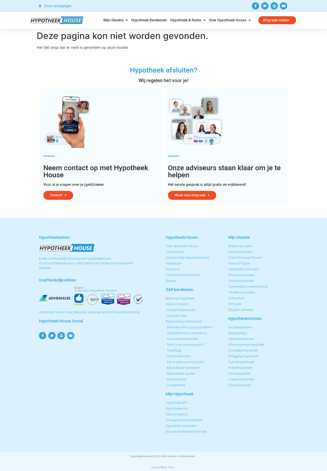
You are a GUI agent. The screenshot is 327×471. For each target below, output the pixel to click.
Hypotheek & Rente (185, 20)
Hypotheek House (141, 456)
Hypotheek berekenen (149, 20)
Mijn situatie (113, 20)
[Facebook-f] (255, 6)
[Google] (274, 6)
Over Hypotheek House (227, 20)
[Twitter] (264, 6)
